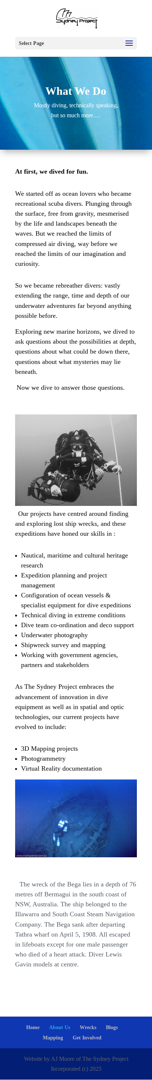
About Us (59, 1027)
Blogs (112, 1027)
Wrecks (88, 1027)
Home (32, 1027)
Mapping (53, 1038)
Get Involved (87, 1038)
